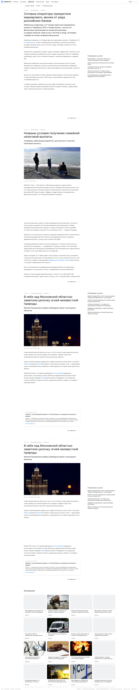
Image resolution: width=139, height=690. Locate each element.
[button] (52, 163)
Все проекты (18, 688)
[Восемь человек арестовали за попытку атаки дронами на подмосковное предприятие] (81, 629)
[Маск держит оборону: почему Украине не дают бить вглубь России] (104, 606)
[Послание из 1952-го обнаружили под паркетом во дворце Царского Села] (35, 629)
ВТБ (78, 40)
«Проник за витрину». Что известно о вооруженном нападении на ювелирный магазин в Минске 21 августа (99, 304)
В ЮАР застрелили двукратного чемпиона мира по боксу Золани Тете (101, 300)
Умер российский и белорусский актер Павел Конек (101, 63)
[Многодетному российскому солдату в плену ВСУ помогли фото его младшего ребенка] (81, 606)
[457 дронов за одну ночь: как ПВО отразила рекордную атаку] (58, 675)
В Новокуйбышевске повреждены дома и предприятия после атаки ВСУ (99, 75)
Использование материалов (116, 688)
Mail (2, 688)
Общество (43, 10)
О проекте (79, 688)
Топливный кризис (48, 5)
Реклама (12, 688)
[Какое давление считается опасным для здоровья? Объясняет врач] (35, 652)
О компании (6, 688)
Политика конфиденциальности (102, 688)
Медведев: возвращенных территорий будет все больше (100, 309)
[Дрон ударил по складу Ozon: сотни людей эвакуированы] (81, 675)
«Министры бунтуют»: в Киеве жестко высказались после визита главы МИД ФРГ (100, 71)
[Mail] (2, 1)
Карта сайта (133, 688)
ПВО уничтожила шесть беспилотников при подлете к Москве (100, 313)
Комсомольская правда (36, 293)
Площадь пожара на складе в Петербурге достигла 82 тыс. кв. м (100, 67)
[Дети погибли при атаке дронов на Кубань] (58, 629)
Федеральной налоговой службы (59, 260)
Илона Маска (59, 373)
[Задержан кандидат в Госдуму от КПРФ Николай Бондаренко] (58, 652)
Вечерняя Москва (35, 10)
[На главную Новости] (7, 1)
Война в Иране (30, 5)
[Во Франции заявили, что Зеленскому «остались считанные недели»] (35, 675)
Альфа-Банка (30, 42)
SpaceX (38, 364)
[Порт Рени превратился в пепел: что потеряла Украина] (81, 652)
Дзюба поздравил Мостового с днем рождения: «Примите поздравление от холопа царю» (101, 296)
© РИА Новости (34, 129)
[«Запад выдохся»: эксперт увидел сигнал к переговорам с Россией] (104, 652)
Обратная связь (126, 688)
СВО (38, 5)
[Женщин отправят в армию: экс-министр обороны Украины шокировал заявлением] (58, 606)
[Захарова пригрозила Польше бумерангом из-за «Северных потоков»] (104, 675)
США (42, 378)
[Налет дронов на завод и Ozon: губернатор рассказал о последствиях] (104, 629)
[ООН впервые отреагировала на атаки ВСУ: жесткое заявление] (35, 606)
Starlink (26, 364)
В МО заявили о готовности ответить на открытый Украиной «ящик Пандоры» (99, 59)
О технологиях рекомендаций (88, 688)
